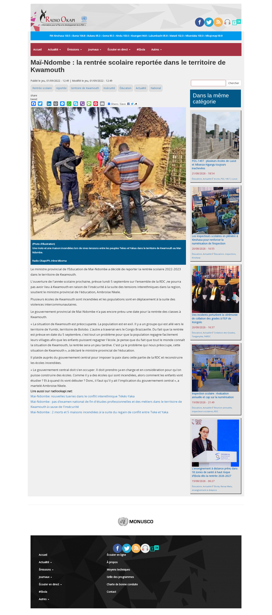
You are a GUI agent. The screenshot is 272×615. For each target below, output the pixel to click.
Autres (155, 49)
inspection (230, 254)
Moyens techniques (118, 569)
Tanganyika (197, 336)
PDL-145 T (226, 178)
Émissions (73, 49)
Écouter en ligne (116, 554)
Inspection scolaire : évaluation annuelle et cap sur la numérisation (213, 395)
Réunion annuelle (223, 407)
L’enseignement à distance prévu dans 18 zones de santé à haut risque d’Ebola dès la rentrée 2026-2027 (215, 472)
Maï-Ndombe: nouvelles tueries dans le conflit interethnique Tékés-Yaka (83, 396)
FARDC (207, 336)
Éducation (125, 88)
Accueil (37, 49)
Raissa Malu (226, 486)
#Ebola (141, 49)
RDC (216, 411)
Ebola (216, 486)
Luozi (234, 178)
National (156, 88)
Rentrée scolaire (42, 88)
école (217, 178)
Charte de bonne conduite (122, 584)
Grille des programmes (120, 577)
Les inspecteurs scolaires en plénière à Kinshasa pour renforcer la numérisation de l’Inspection (215, 239)
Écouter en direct (118, 49)
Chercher (233, 83)
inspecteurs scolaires (202, 411)
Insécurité (109, 88)
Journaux (93, 49)
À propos (112, 562)
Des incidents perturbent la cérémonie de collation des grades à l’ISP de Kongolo (215, 318)
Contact (111, 591)
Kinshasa (196, 257)
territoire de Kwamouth (85, 88)
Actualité (53, 49)
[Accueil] (65, 17)
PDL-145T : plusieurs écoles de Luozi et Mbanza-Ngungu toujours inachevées (214, 164)
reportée (61, 88)
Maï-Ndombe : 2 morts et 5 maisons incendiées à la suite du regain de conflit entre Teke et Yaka (99, 412)
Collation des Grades (224, 332)
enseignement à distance (204, 490)
